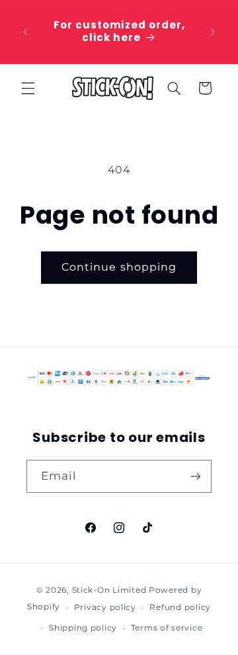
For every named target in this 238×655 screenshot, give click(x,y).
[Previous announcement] (25, 31)
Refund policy (180, 607)
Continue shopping (119, 267)
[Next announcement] (212, 31)
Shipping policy (83, 628)
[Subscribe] (195, 476)
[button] (28, 88)
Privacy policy (105, 607)
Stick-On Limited (109, 590)
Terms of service (167, 628)
